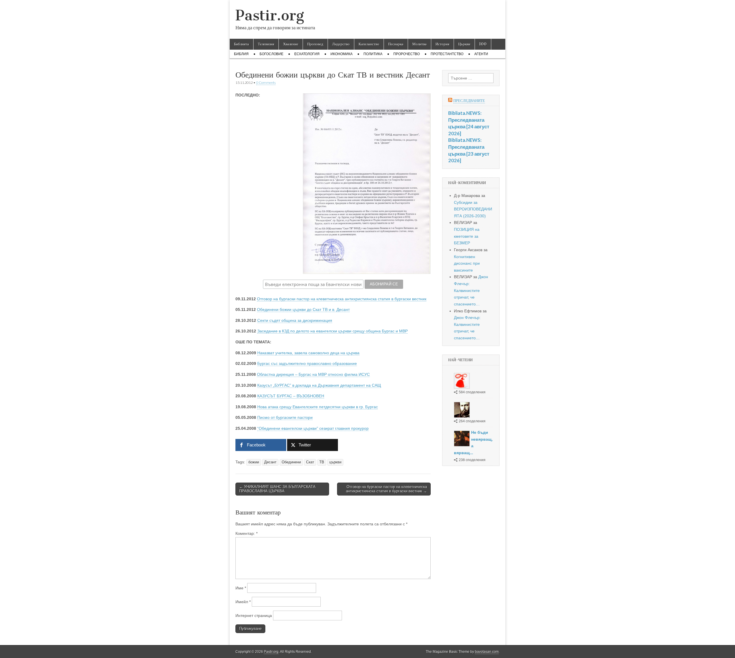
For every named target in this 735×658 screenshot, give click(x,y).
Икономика (341, 54)
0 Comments (266, 82)
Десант (270, 462)
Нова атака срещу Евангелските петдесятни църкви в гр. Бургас (317, 407)
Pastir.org (269, 15)
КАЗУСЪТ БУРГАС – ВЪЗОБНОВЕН (290, 396)
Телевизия (266, 44)
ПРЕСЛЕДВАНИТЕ (469, 100)
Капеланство (369, 44)
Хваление (290, 44)
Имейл (243, 601)
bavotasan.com (487, 652)
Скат (310, 462)
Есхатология (307, 54)
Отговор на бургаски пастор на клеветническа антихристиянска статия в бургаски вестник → (386, 489)
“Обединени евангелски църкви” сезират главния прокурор (313, 428)
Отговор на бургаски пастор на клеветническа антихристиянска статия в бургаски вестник (341, 299)
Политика (372, 54)
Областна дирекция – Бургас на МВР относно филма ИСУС (313, 374)
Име (240, 588)
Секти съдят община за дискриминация (294, 320)
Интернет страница (253, 615)
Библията (241, 44)
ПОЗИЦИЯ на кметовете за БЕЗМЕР (466, 236)
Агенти (481, 54)
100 (483, 44)
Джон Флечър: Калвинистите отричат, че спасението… (471, 290)
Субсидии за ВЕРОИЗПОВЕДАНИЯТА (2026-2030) (473, 209)
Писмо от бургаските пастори (285, 417)
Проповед (315, 44)
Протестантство (447, 54)
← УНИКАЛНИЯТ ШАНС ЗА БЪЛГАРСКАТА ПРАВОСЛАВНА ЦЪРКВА (277, 489)
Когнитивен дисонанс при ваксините (467, 263)
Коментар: (246, 533)
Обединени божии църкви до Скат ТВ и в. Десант (303, 309)
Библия (241, 54)
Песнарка (395, 44)
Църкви (464, 44)
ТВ (321, 462)
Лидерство (341, 44)
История (442, 44)
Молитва (419, 44)
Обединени (291, 462)
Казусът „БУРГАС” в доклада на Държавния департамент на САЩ (319, 385)
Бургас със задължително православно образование (307, 363)
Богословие (271, 54)
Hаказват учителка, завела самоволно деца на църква (308, 353)
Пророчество (406, 54)
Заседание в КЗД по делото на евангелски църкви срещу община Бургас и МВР (332, 331)
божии (253, 462)
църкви (335, 462)
